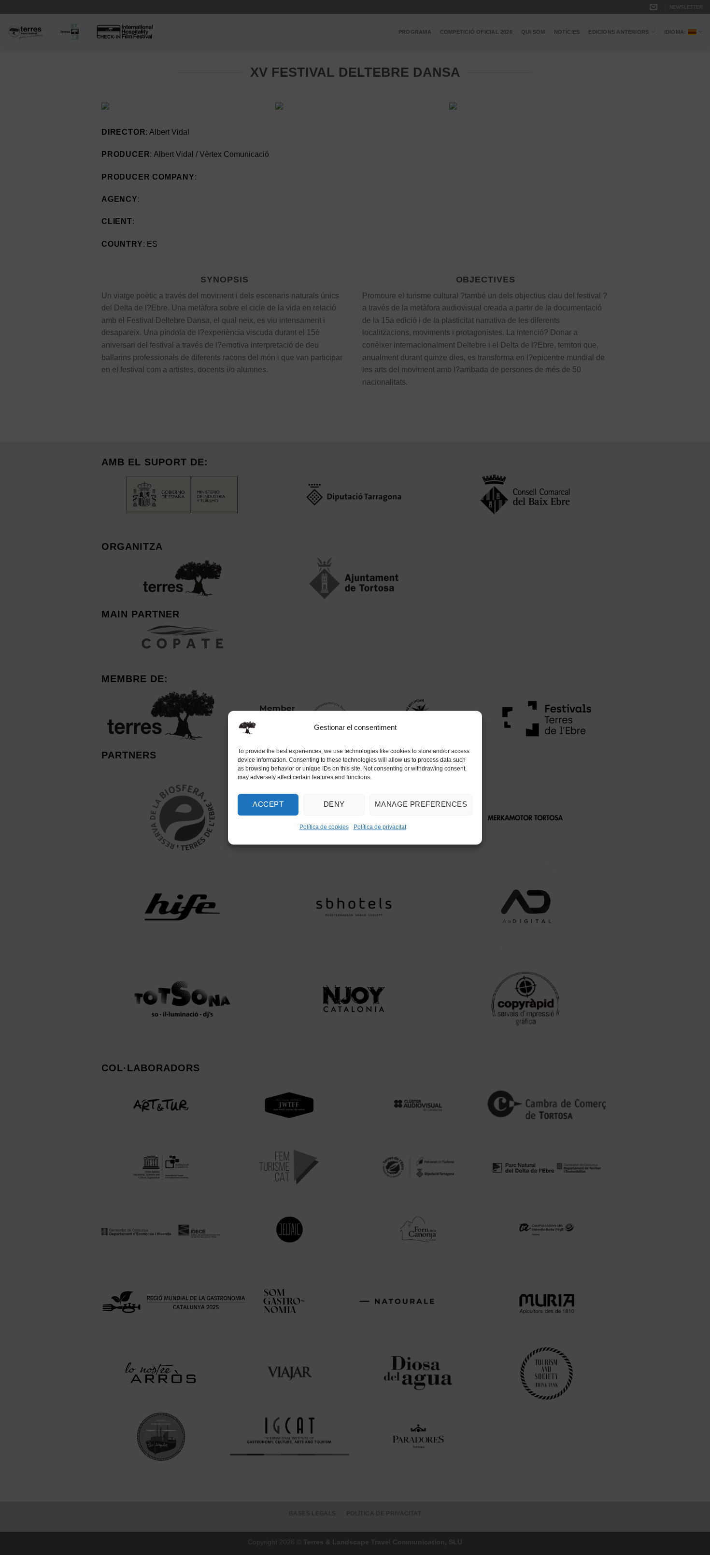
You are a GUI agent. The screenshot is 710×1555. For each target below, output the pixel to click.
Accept (268, 804)
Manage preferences (421, 804)
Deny (334, 804)
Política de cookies (324, 827)
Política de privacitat (380, 827)
